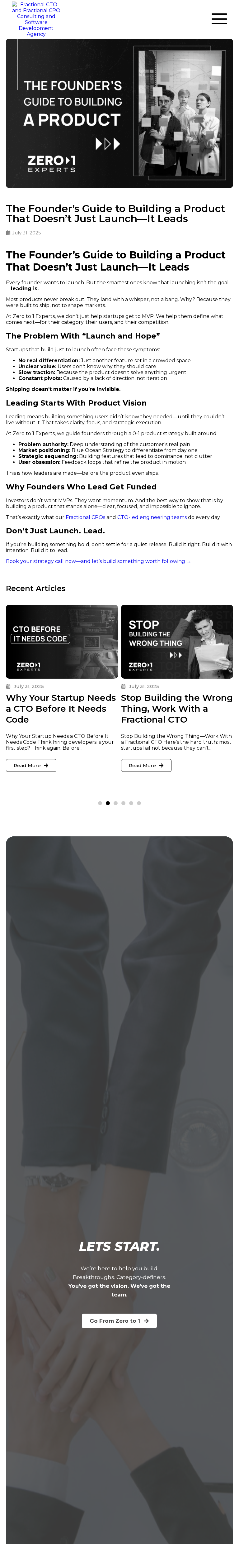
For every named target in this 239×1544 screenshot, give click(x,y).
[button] (100, 803)
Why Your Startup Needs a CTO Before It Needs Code (61, 708)
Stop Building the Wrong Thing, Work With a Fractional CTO (177, 708)
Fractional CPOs (85, 517)
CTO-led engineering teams (152, 517)
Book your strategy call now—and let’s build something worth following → (98, 561)
